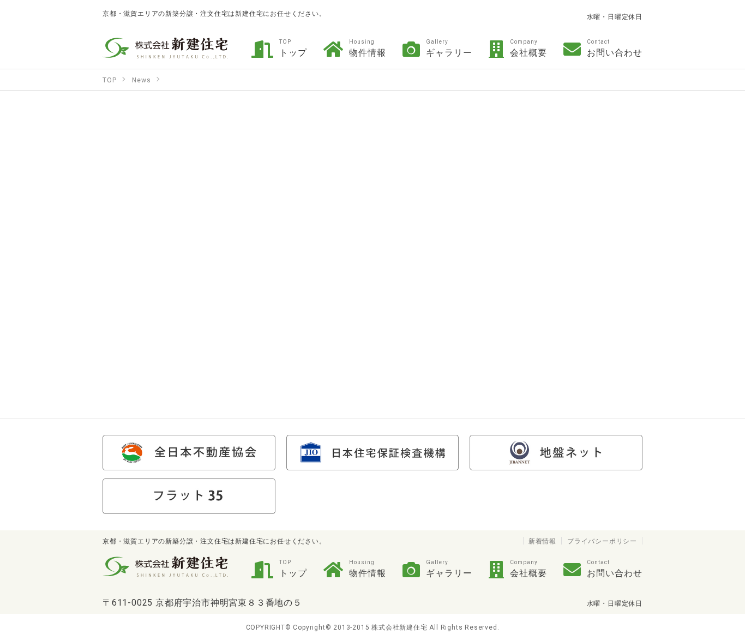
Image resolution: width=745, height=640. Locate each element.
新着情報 (542, 541)
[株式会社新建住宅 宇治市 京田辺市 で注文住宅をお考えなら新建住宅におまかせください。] (165, 48)
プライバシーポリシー (602, 541)
